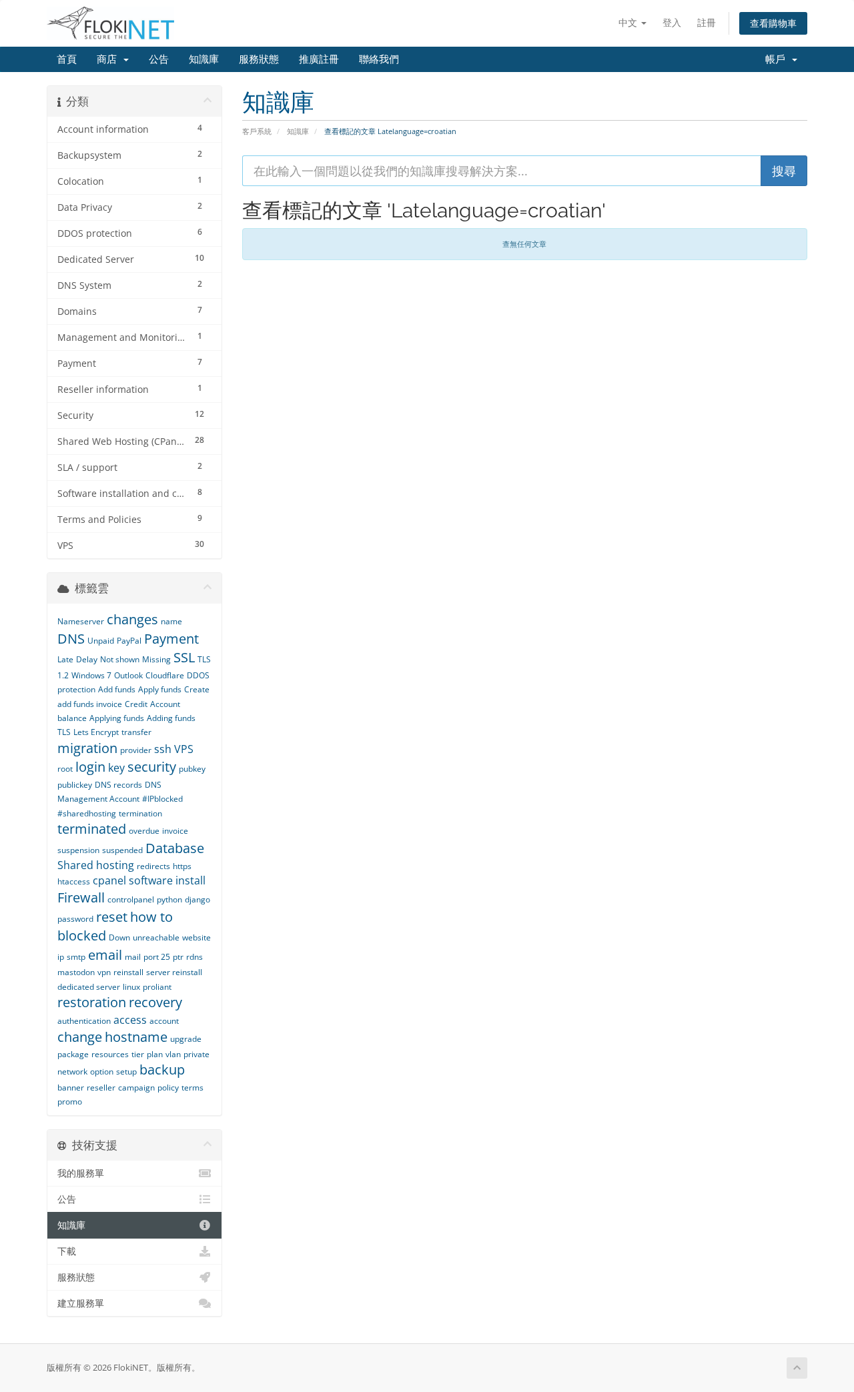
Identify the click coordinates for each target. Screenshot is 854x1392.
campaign (136, 1087)
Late (65, 659)
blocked (81, 935)
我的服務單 (80, 1173)
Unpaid (100, 640)
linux (131, 986)
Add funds (116, 689)
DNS (71, 639)
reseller (101, 1087)
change (79, 1037)
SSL (184, 657)
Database (174, 848)
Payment (171, 639)
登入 (672, 22)
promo (69, 1101)
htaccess (73, 881)
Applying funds (116, 718)
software (151, 880)
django (197, 899)
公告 (159, 59)
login (90, 767)
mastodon (76, 972)
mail (133, 956)
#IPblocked (162, 798)
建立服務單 (80, 1303)
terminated (91, 829)
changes (132, 619)
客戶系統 (257, 131)
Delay (86, 659)
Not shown (119, 659)
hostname (136, 1037)
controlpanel (130, 899)
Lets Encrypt (96, 732)
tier (137, 1054)
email (105, 955)
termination (140, 813)
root (65, 768)
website (196, 937)
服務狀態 (259, 59)
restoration (91, 1002)
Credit (136, 704)
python (169, 899)
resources (110, 1054)
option (101, 1071)
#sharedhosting (86, 813)
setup (126, 1071)
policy (168, 1087)
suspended (122, 850)
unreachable (156, 937)
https (182, 866)
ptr (178, 956)
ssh (162, 749)
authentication (84, 1020)
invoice (175, 830)
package (73, 1054)
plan (155, 1054)
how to (151, 917)
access (130, 1019)
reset (111, 917)
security (151, 767)
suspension (78, 850)
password (75, 918)
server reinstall (174, 972)
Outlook (128, 675)
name (171, 621)
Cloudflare (164, 675)
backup (162, 1070)
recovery (155, 1002)
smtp (76, 956)
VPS (183, 749)
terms (192, 1087)
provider (135, 750)
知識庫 (204, 59)
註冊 (706, 22)
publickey (74, 784)
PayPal (129, 640)
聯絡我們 (379, 59)
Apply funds (159, 689)
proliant (157, 986)
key (116, 767)
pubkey (192, 768)
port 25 (156, 956)
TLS (64, 732)
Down (119, 937)
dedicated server (88, 986)
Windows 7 (91, 675)
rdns (194, 956)
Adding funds (171, 718)
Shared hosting (95, 865)
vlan (173, 1054)
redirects (153, 866)
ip (60, 956)
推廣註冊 (319, 59)
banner (70, 1087)
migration (87, 748)
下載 (66, 1251)
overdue (144, 830)
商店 (109, 59)
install (190, 880)
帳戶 (778, 59)
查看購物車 (773, 23)
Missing (156, 659)
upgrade (185, 1039)
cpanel (109, 880)
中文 (629, 22)
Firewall (81, 897)
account (164, 1020)
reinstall (128, 972)
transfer (136, 732)
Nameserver (80, 621)
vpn (104, 972)
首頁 (67, 59)
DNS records (118, 784)
